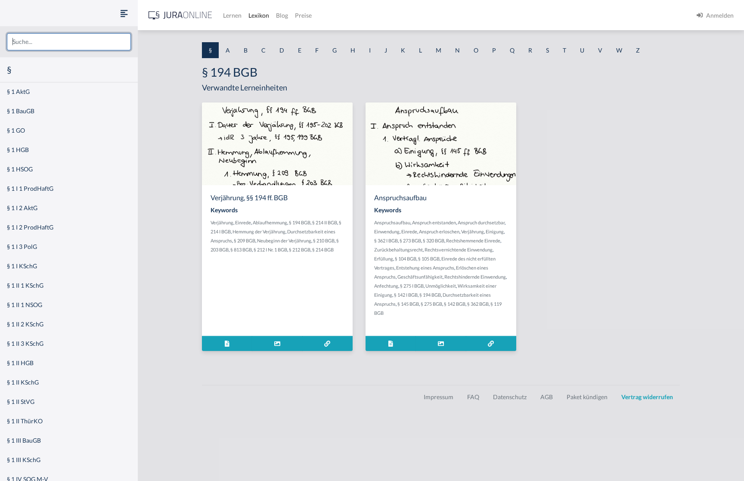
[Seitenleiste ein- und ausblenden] (124, 13)
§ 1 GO (16, 130)
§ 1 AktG (18, 91)
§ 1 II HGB (20, 362)
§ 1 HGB (18, 149)
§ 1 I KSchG (22, 266)
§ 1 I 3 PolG (22, 246)
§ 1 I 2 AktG (22, 207)
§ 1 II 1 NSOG (24, 304)
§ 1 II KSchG (23, 382)
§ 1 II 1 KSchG (25, 285)
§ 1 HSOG (20, 169)
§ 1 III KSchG (23, 459)
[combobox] (69, 41)
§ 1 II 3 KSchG (25, 343)
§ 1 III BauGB (24, 440)
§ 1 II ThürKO (25, 421)
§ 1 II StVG (20, 401)
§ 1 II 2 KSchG (25, 324)
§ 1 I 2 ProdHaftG (30, 227)
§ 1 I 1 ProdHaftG (30, 188)
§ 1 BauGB (20, 111)
